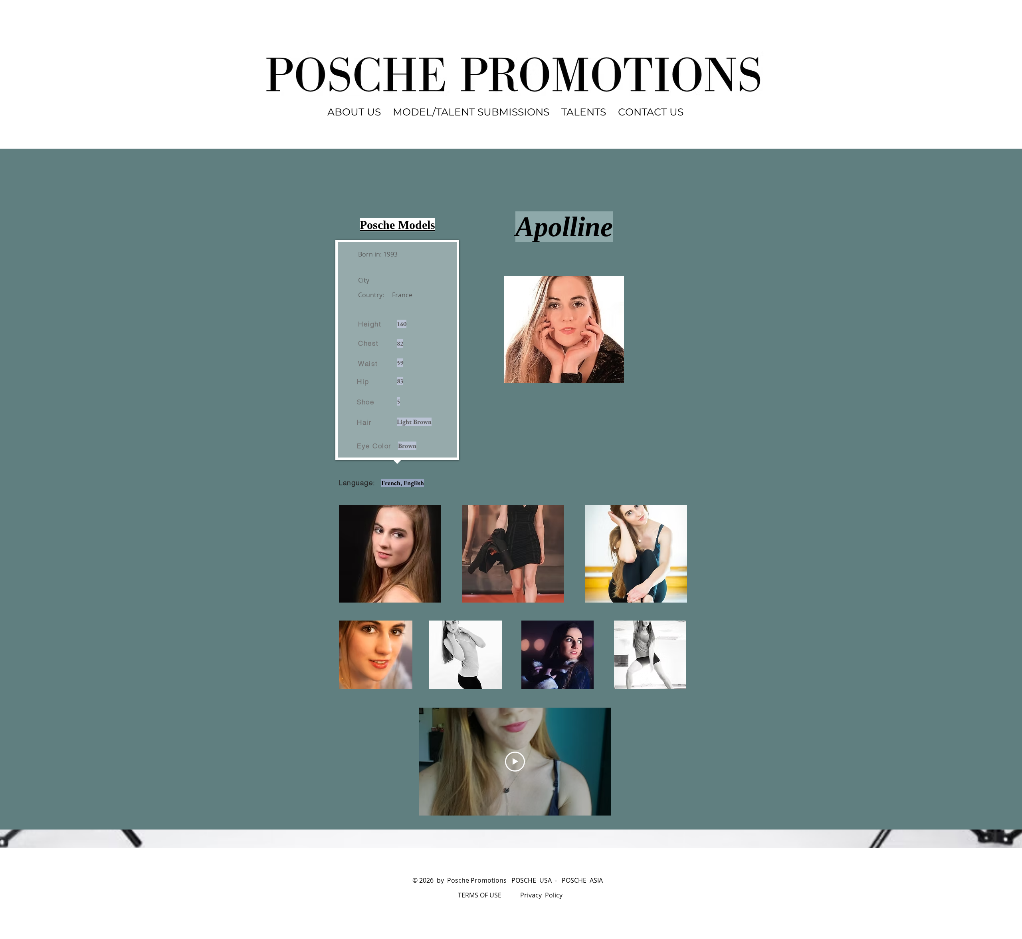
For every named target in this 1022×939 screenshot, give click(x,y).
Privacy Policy (541, 895)
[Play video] (515, 762)
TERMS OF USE (479, 895)
